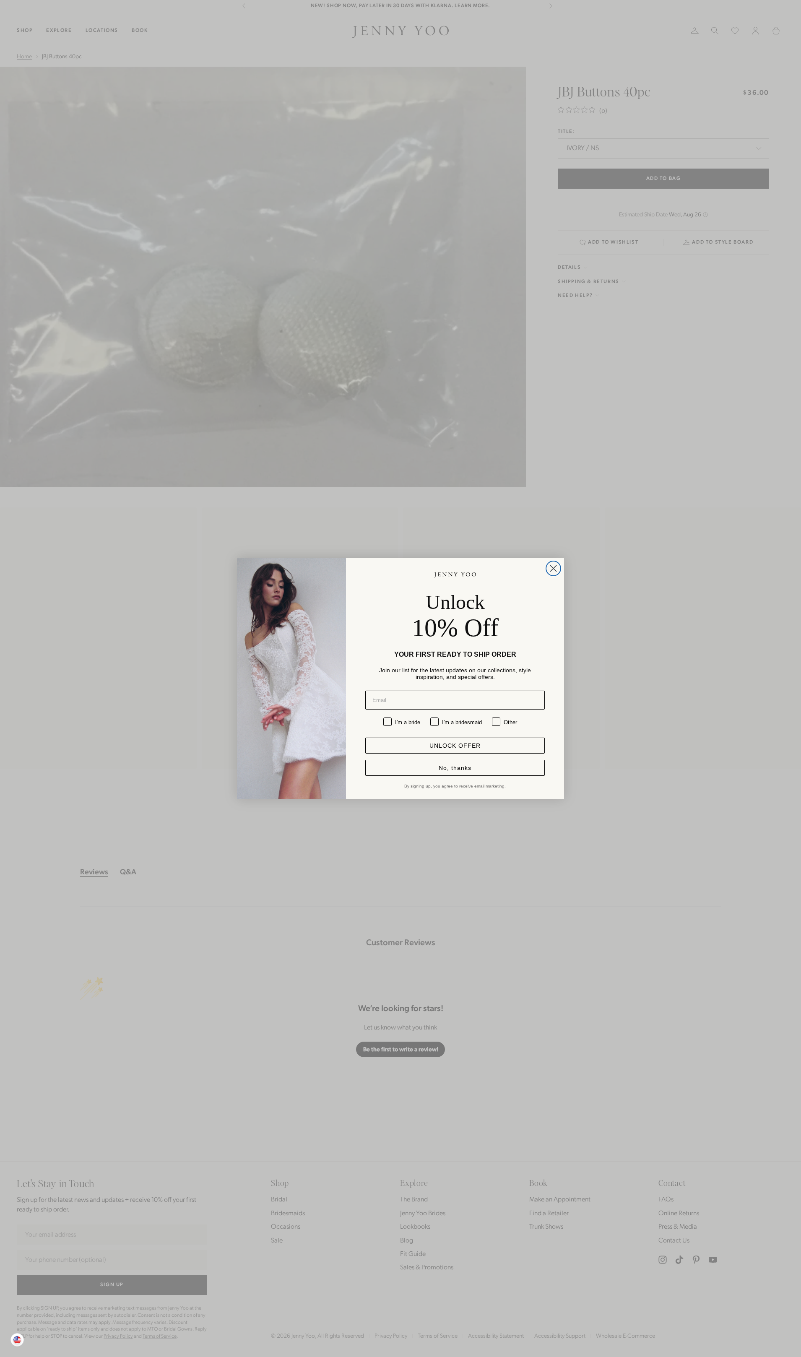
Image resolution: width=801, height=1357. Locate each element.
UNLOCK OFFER (455, 745)
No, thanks (455, 767)
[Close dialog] (553, 568)
